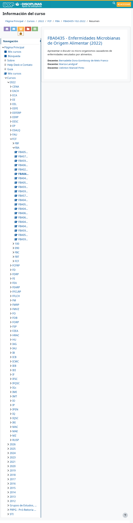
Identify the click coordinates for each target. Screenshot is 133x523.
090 (17, 248)
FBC (17, 252)
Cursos (31, 21)
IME (14, 392)
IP (13, 405)
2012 (13, 501)
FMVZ (15, 309)
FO (14, 313)
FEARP (16, 287)
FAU (14, 134)
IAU (14, 348)
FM (14, 300)
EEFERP (16, 113)
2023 (13, 457)
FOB (14, 318)
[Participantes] (21, 29)
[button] (114, 4)
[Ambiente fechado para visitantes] (21, 33)
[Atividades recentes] (28, 29)
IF (13, 374)
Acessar (125, 4)
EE (13, 99)
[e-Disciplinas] (27, 4)
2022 (41, 21)
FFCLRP (16, 291)
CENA (15, 86)
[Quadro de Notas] (35, 29)
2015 (13, 488)
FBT (17, 257)
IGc (14, 387)
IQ (13, 414)
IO (13, 400)
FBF (17, 143)
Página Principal (14, 21)
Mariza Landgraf (68, 64)
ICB (14, 357)
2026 (13, 444)
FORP (15, 322)
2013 (13, 496)
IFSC (15, 379)
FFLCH (16, 296)
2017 (13, 479)
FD (14, 270)
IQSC (15, 418)
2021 (13, 462)
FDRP (15, 274)
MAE (15, 431)
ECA (14, 95)
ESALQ (16, 130)
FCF (50, 21)
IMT (14, 396)
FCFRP (16, 265)
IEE (14, 370)
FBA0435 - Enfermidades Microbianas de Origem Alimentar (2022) (84, 40)
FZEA (15, 331)
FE (13, 278)
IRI (14, 422)
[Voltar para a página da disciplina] (7, 29)
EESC (15, 121)
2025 (13, 448)
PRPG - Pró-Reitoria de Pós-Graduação (24, 510)
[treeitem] (21, 280)
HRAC (15, 335)
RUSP (15, 440)
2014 (13, 492)
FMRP (15, 304)
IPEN (15, 409)
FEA (14, 283)
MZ (14, 435)
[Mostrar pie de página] (125, 515)
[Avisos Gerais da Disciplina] (14, 29)
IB (13, 352)
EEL (14, 104)
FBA (57, 21)
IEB (14, 366)
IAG (14, 344)
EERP (15, 117)
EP (13, 126)
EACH (15, 91)
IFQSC (16, 383)
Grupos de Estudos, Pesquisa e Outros (24, 505)
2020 (13, 466)
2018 (13, 475)
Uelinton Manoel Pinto (71, 67)
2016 (13, 483)
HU (14, 339)
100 (17, 243)
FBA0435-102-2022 (74, 21)
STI (11, 514)
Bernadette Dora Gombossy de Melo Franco (83, 60)
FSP (14, 326)
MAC (15, 427)
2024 (13, 453)
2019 (13, 470)
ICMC (15, 361)
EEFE (15, 108)
